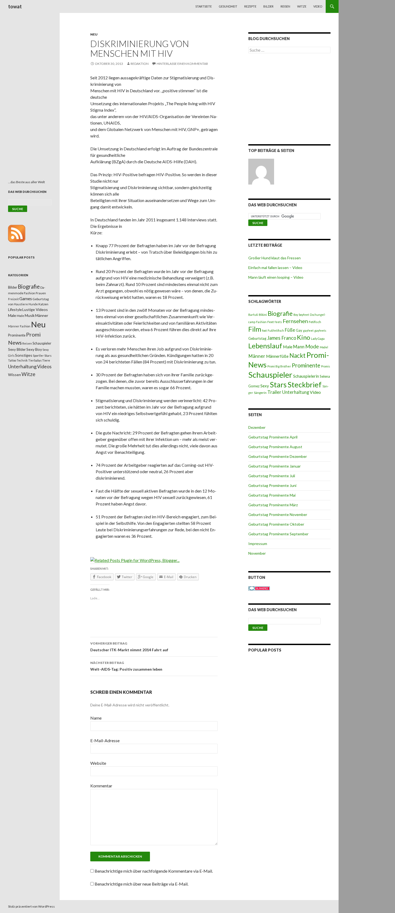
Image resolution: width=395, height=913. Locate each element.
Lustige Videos (35, 309)
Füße (290, 330)
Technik (22, 360)
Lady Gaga (318, 338)
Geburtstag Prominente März (273, 504)
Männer (256, 356)
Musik (30, 315)
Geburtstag (257, 338)
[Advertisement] (289, 99)
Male (287, 346)
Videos (44, 366)
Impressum (257, 543)
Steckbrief (305, 384)
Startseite (203, 6)
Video (317, 6)
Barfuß (253, 314)
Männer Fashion (19, 326)
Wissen (14, 374)
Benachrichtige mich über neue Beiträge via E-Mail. (141, 883)
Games (25, 298)
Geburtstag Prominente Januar (274, 466)
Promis (325, 366)
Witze (301, 6)
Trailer (274, 392)
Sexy (264, 385)
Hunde (33, 304)
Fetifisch (315, 322)
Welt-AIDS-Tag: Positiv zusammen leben (126, 666)
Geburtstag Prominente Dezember (277, 456)
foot (264, 330)
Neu (94, 34)
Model (324, 347)
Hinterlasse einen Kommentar (182, 64)
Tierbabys (35, 360)
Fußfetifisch (276, 330)
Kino (303, 337)
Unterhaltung (295, 392)
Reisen (285, 6)
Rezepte (250, 6)
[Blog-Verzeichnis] (259, 588)
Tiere (46, 360)
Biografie (280, 313)
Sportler (38, 355)
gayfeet (308, 330)
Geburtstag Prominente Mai (272, 495)
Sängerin (260, 393)
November (257, 553)
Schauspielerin (306, 376)
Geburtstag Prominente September (278, 534)
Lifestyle (15, 309)
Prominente (306, 365)
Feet (270, 322)
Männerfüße (277, 356)
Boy (295, 314)
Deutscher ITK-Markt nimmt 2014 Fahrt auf (129, 646)
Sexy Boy (34, 349)
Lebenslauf (265, 346)
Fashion (261, 322)
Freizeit (13, 299)
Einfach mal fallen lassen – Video (275, 267)
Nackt (297, 355)
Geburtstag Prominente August (275, 446)
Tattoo (12, 360)
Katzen (43, 304)
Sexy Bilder (17, 349)
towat (15, 6)
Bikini (263, 315)
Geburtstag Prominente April (272, 437)
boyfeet (304, 314)
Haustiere (21, 304)
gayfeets (320, 330)
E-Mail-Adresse (105, 740)
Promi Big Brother (279, 366)
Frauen (41, 293)
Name (96, 717)
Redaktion (140, 64)
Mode (312, 346)
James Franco (281, 338)
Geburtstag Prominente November (277, 514)
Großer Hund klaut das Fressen (274, 258)
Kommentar (101, 785)
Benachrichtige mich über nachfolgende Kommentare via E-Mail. (154, 870)
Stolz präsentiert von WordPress (31, 906)
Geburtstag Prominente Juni (272, 485)
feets (278, 322)
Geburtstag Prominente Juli (271, 475)
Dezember (256, 427)
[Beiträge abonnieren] (16, 233)
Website (98, 763)
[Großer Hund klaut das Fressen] (261, 172)
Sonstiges (23, 355)
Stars (278, 384)
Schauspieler (270, 374)
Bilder (268, 6)
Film (254, 329)
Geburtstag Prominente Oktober (276, 524)
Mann (298, 346)
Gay (299, 330)
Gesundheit (228, 6)
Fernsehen (295, 321)
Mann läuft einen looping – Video (275, 277)
